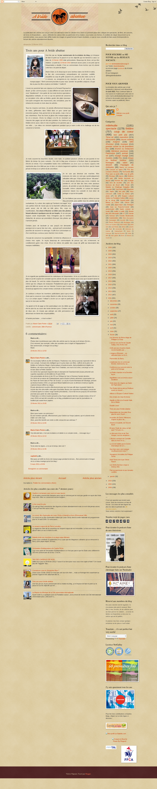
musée (108, 237)
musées (109, 158)
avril (111, 328)
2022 (110, 261)
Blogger (88, 774)
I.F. (124, 213)
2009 (110, 484)
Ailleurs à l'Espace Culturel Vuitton (121, 393)
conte (129, 233)
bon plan (122, 191)
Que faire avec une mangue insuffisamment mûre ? (119, 450)
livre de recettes (116, 183)
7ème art (110, 137)
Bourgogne (127, 222)
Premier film (119, 180)
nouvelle (122, 220)
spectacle (111, 128)
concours (108, 233)
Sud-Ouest (119, 189)
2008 (110, 487)
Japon (112, 191)
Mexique (112, 176)
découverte (110, 139)
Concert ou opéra (116, 169)
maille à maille (119, 211)
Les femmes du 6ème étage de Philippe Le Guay (120, 338)
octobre (113, 308)
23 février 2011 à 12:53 (38, 351)
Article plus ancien (92, 478)
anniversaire (36, 327)
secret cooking (127, 139)
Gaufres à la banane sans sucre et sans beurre (48, 493)
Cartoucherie (118, 231)
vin (107, 156)
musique (124, 144)
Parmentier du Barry (117, 358)
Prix (120, 158)
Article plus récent (32, 478)
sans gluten (114, 235)
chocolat (109, 189)
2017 (110, 278)
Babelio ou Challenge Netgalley (118, 187)
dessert (109, 165)
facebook (121, 68)
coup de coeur (124, 131)
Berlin (122, 235)
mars (112, 331)
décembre (114, 301)
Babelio (129, 235)
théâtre (130, 128)
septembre (114, 311)
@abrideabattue (118, 66)
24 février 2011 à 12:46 (38, 449)
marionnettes (113, 218)
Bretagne (130, 205)
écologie (131, 180)
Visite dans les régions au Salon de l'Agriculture (121, 384)
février (112, 335)
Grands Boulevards (126, 216)
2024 (110, 254)
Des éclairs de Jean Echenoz (120, 397)
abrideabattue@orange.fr (120, 64)
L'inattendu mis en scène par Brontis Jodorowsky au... (120, 363)
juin (111, 321)
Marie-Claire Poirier (38, 358)
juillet (112, 318)
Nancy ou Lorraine (127, 167)
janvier (112, 476)
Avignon (116, 142)
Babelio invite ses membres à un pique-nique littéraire (50, 537)
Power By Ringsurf (119, 741)
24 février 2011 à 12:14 (38, 436)
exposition (124, 137)
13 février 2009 (57, 60)
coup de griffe (129, 174)
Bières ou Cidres (112, 202)
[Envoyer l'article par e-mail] (57, 324)
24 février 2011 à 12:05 (38, 423)
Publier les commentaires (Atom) (44, 483)
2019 (110, 271)
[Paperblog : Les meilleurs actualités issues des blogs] (111, 748)
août (112, 314)
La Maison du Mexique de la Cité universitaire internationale (53, 592)
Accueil (62, 478)
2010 (110, 481)
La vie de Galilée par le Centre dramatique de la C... (120, 445)
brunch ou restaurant (124, 149)
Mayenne (130, 189)
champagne (112, 220)
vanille (108, 205)
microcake (118, 229)
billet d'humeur (47, 327)
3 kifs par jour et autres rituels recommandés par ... (120, 349)
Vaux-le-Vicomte (119, 233)
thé (116, 196)
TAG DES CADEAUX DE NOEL (43, 559)
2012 (110, 295)
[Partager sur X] (65, 324)
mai (111, 324)
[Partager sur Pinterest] (69, 324)
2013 (110, 291)
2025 (110, 251)
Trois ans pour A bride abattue (42, 581)
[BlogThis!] (63, 324)
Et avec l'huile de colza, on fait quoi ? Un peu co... (120, 429)
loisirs (129, 231)
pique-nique (119, 205)
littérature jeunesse (119, 151)
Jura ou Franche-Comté (119, 207)
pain (111, 178)
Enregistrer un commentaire (38, 469)
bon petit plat (120, 135)
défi (107, 235)
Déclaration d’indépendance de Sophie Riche (47, 548)
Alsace (131, 220)
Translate (122, 639)
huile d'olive (123, 224)
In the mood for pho (39, 504)
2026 (110, 247)
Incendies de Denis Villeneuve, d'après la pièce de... (120, 418)
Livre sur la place (111, 224)
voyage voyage (121, 156)
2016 (110, 281)
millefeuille (111, 125)
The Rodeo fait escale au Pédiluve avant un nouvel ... (121, 389)
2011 (110, 298)
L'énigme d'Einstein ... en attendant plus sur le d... (119, 354)
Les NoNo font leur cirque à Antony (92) (119, 466)
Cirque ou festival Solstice (120, 159)
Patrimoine (110, 153)
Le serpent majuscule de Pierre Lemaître (46, 526)
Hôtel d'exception (128, 218)
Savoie (131, 213)
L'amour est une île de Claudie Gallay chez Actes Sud (120, 344)
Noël (110, 229)
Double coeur (114, 405)
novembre (114, 304)
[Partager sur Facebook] (67, 324)
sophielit (34, 456)
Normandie (126, 172)
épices (121, 176)
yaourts (131, 227)
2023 (110, 257)
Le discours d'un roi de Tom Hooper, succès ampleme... (120, 434)
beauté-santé (124, 200)
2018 (110, 274)
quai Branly (114, 227)
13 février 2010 (65, 63)
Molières (131, 176)
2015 (110, 284)
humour (112, 216)
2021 (110, 264)
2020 (110, 268)
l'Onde (127, 185)
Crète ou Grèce (123, 194)
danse (123, 227)
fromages (110, 163)
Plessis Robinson (114, 222)
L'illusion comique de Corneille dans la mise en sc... (120, 439)
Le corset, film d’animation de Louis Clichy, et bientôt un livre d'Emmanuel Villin (59, 515)
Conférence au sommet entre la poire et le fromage (121, 368)
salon (125, 163)
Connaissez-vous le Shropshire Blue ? (45, 570)
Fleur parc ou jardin (113, 174)
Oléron (127, 202)
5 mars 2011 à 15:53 (38, 464)
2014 (110, 288)
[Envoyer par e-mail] (61, 324)
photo (108, 196)
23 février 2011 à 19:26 (38, 403)
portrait (125, 153)
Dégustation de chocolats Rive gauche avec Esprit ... (120, 413)
